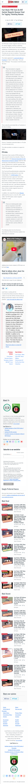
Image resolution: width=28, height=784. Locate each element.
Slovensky (5, 725)
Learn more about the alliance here (14, 299)
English (17, 719)
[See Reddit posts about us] (4, 444)
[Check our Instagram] (13, 441)
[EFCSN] (14, 769)
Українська (18, 725)
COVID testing (14, 175)
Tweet (18, 24)
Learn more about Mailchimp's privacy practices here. (12, 480)
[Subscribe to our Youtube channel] (21, 441)
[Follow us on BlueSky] (7, 441)
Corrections (18, 714)
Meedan (22, 193)
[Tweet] (26, 1)
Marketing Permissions (9, 461)
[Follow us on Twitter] (19, 441)
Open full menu (2, 2)
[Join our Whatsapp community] (16, 441)
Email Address (7, 454)
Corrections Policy (7, 714)
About (16, 707)
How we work (18, 709)
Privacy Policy (18, 713)
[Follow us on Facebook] (10, 441)
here (8, 267)
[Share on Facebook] (3, 288)
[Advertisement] (14, 381)
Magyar (17, 721)
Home (4, 707)
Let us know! (16, 423)
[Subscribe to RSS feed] (7, 444)
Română (5, 723)
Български (5, 719)
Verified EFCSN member (11, 432)
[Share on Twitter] (6, 288)
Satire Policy (6, 713)
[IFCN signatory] (14, 761)
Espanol (5, 721)
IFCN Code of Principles (6, 710)
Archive (5, 716)
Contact (17, 716)
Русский (17, 723)
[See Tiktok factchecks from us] (4, 441)
